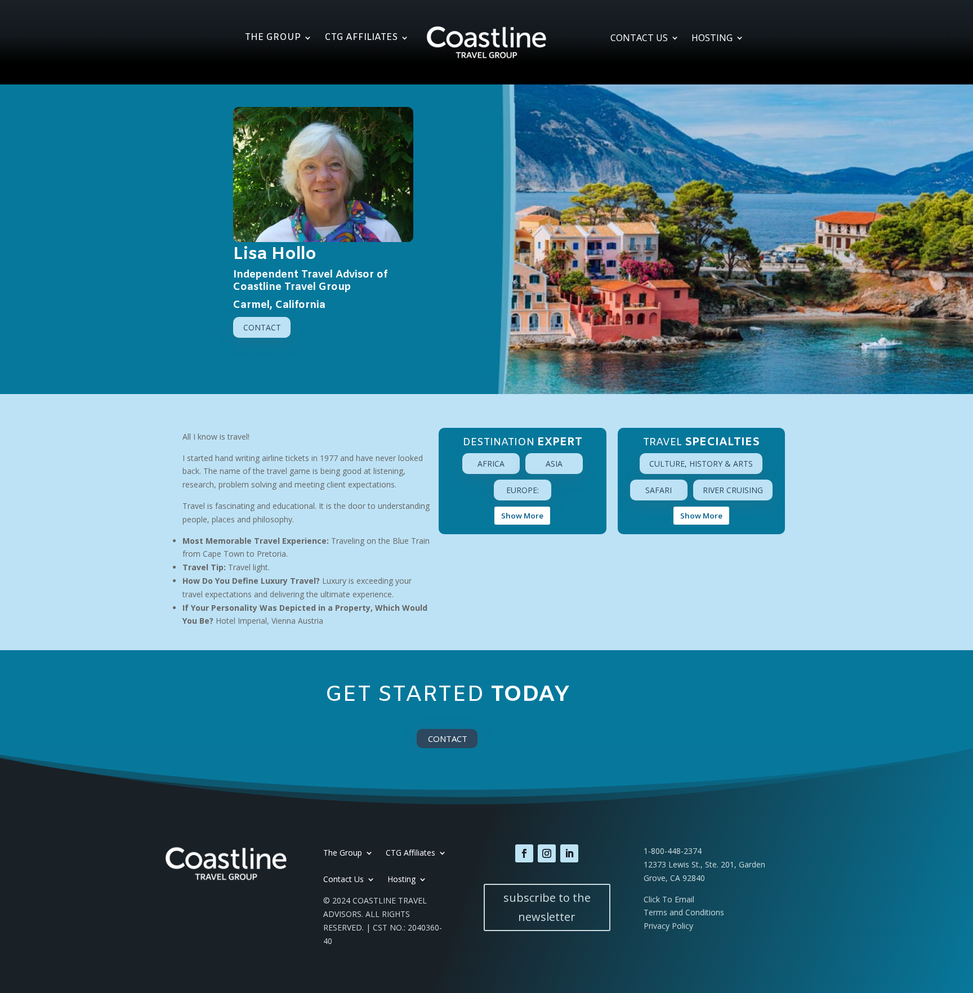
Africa (491, 463)
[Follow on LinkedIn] (569, 853)
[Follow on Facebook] (524, 853)
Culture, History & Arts (701, 463)
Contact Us (639, 39)
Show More (522, 516)
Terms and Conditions (684, 912)
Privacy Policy (668, 925)
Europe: (522, 490)
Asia (554, 463)
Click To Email (669, 899)
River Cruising (733, 490)
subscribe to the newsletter (547, 907)
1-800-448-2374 (673, 851)
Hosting (712, 39)
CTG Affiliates (361, 38)
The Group (273, 38)
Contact (262, 327)
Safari (658, 490)
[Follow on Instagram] (547, 853)
